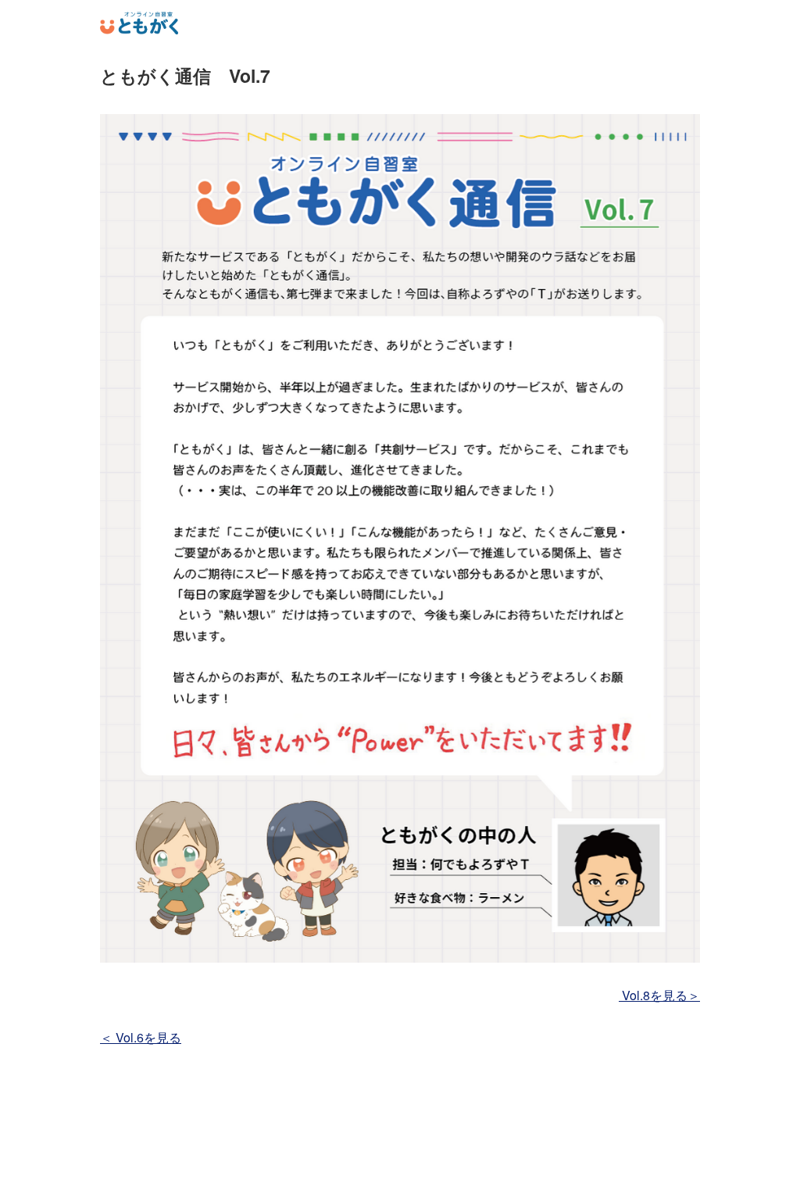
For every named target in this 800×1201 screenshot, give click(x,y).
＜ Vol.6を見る (140, 1037)
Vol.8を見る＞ (659, 995)
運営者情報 (400, 1180)
